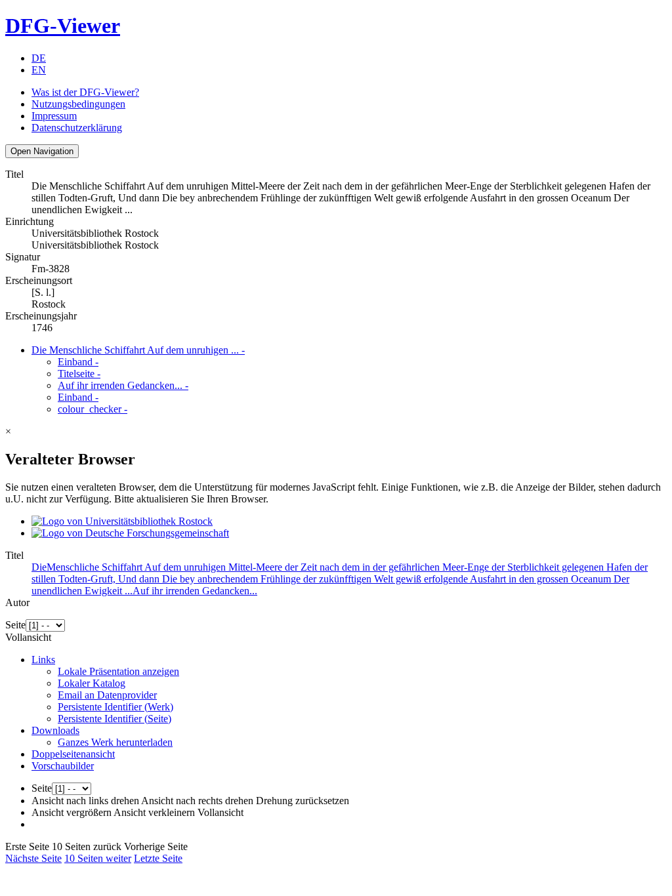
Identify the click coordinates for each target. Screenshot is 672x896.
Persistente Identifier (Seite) (114, 718)
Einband (78, 361)
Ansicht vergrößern (72, 812)
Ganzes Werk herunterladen (115, 742)
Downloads (55, 730)
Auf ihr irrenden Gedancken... (123, 385)
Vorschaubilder (63, 765)
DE (39, 58)
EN (39, 69)
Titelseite (79, 373)
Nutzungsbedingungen (78, 104)
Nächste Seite (33, 858)
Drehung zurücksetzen (302, 800)
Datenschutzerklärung (77, 127)
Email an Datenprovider (107, 695)
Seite (15, 624)
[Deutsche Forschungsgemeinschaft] (130, 533)
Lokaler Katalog (91, 683)
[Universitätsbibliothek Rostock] (122, 521)
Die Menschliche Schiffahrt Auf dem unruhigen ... (138, 350)
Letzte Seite (158, 858)
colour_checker (92, 409)
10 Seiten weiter (97, 858)
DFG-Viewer (62, 25)
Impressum (54, 115)
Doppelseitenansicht (73, 754)
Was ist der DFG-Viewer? (85, 92)
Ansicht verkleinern (154, 812)
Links (43, 659)
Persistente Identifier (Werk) (115, 706)
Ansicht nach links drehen (85, 800)
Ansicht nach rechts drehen (197, 800)
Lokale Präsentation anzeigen (118, 671)
